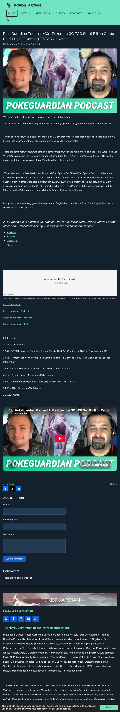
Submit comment (14, 558)
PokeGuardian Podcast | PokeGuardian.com (19, 299)
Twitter (11, 236)
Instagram (12, 240)
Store (10, 245)
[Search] (8, 20)
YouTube (11, 232)
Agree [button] (109, 707)
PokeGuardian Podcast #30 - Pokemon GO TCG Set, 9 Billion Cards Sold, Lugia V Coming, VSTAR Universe (76, 299)
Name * (7, 504)
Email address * (11, 519)
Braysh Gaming (101, 203)
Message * (8, 534)
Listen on (12, 304)
